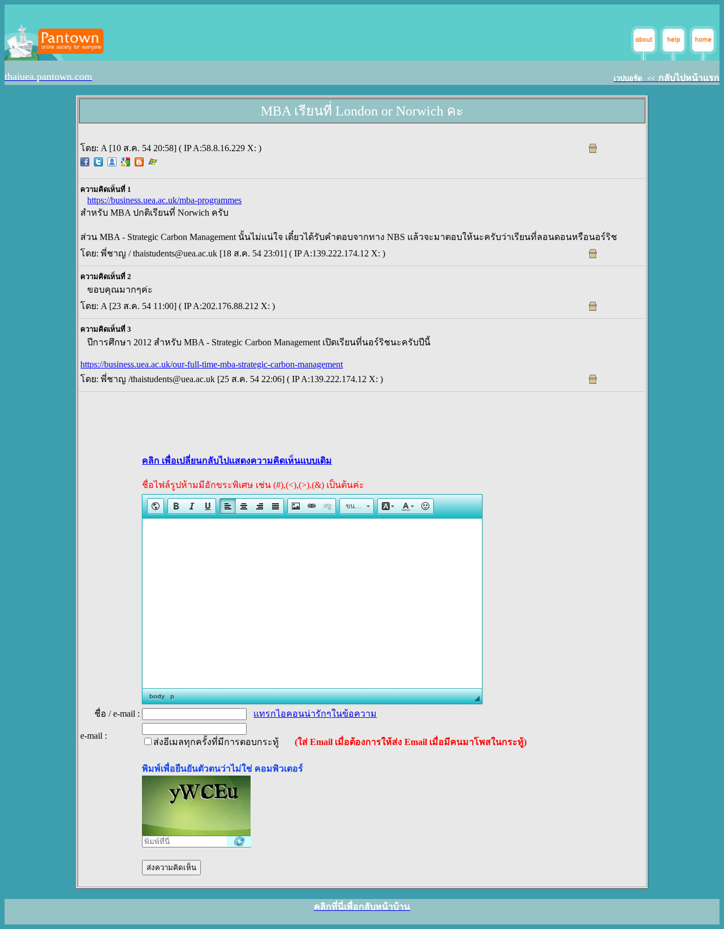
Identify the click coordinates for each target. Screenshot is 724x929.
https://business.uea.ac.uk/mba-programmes (164, 200)
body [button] (157, 696)
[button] (155, 506)
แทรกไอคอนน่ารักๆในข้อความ (315, 713)
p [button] (172, 696)
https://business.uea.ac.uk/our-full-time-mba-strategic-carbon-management (211, 364)
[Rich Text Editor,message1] (312, 603)
